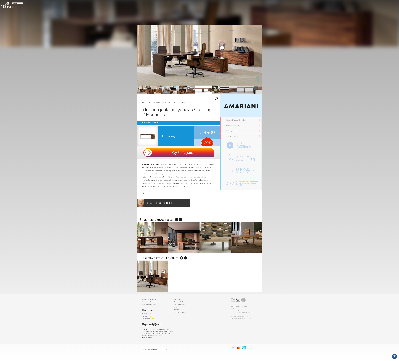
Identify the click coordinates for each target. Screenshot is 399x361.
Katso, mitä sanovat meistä (156, 302)
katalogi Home (232, 131)
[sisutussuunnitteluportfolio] (241, 170)
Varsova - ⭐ (147, 316)
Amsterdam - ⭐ (148, 318)
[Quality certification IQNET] (243, 300)
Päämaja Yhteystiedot (149, 304)
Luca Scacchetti (159, 202)
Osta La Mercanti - (150, 299)
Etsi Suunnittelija (179, 299)
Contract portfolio (233, 136)
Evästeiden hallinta (180, 312)
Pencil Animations (179, 304)
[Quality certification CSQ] (238, 300)
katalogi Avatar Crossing (236, 120)
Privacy (176, 307)
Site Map (176, 309)
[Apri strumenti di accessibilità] (394, 356)
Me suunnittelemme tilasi (182, 302)
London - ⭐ (146, 313)
